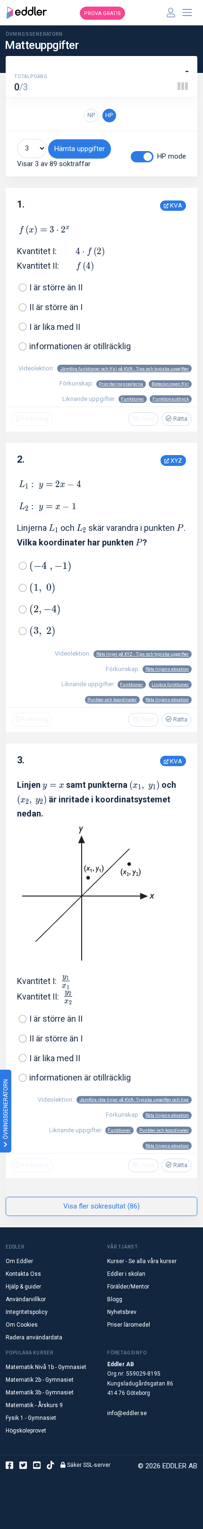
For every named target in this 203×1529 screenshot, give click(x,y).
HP (109, 115)
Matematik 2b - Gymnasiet (40, 1380)
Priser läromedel (128, 1324)
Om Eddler (19, 1261)
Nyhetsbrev (121, 1312)
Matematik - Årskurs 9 (34, 1405)
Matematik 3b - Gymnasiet (40, 1392)
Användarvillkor (26, 1299)
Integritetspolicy (27, 1312)
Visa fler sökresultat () (101, 1206)
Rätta (179, 418)
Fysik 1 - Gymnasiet (31, 1418)
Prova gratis (102, 13)
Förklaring (34, 418)
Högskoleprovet (26, 1430)
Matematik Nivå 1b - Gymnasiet (46, 1367)
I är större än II (56, 287)
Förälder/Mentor (128, 1286)
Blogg (114, 1299)
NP (91, 115)
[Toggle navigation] (187, 12)
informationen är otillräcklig (80, 346)
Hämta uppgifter (79, 148)
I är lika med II (54, 327)
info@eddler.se (127, 1413)
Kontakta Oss (23, 1274)
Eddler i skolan (126, 1274)
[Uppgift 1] (179, 86)
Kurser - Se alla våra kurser (142, 1261)
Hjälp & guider (23, 1286)
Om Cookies (22, 1324)
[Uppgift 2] (182, 86)
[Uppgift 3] (186, 86)
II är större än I (56, 307)
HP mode (171, 156)
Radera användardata (34, 1337)
